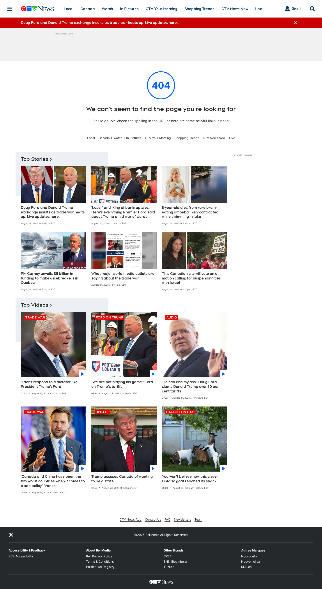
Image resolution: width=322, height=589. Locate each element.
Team (198, 519)
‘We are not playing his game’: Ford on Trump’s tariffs (122, 384)
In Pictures (129, 9)
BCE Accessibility (21, 556)
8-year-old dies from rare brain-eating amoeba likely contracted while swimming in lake (190, 212)
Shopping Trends (199, 9)
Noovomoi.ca (250, 561)
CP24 (168, 556)
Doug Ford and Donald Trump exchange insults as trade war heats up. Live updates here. (53, 212)
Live (258, 9)
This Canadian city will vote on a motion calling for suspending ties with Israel (191, 278)
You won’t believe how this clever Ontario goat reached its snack (190, 478)
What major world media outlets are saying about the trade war (122, 276)
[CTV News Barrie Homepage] (37, 8)
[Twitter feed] (11, 534)
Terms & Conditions (100, 561)
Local (68, 9)
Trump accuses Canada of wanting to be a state (122, 478)
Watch (107, 9)
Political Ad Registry (100, 567)
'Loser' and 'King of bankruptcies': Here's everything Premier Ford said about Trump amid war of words (123, 212)
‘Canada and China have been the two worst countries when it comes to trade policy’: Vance (53, 481)
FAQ (167, 519)
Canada (87, 9)
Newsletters (182, 519)
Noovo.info (249, 556)
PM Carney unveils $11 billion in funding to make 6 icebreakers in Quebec (49, 278)
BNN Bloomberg (175, 561)
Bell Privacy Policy (99, 556)
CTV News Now (234, 9)
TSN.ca (169, 567)
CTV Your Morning (161, 9)
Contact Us (153, 519)
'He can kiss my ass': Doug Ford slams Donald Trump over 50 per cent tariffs (190, 386)
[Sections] (9, 8)
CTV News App (131, 519)
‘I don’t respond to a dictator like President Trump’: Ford (49, 384)
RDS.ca (246, 567)
